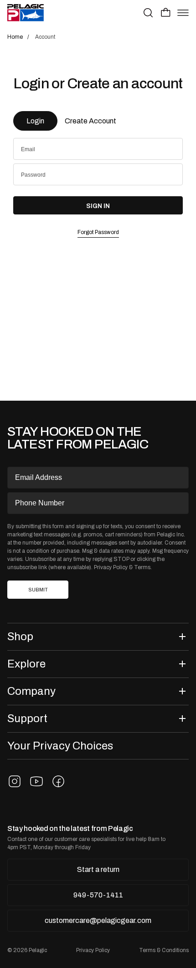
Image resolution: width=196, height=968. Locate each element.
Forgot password (98, 232)
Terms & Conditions (164, 950)
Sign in (98, 206)
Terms (142, 567)
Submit (38, 590)
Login (35, 121)
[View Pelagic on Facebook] (58, 781)
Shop (20, 636)
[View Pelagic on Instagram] (14, 781)
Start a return (98, 869)
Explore (26, 663)
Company (31, 691)
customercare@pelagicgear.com (98, 920)
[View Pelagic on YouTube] (36, 781)
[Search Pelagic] (148, 12)
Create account (90, 121)
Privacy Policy (111, 567)
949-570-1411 (98, 895)
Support (27, 718)
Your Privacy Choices (60, 745)
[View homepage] (25, 12)
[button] (165, 12)
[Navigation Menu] (183, 13)
